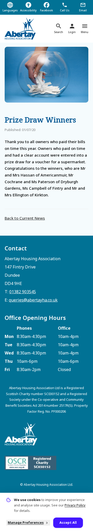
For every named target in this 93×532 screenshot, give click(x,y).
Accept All (68, 522)
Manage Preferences (26, 522)
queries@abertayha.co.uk (33, 300)
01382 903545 (22, 292)
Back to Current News (25, 218)
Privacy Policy (75, 505)
